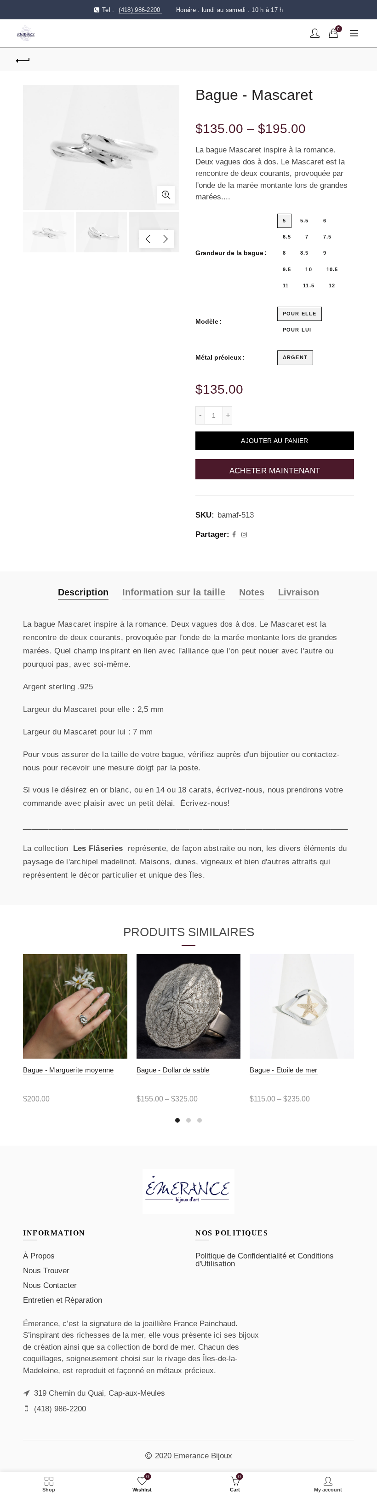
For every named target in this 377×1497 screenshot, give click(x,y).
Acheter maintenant (274, 470)
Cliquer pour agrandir (166, 195)
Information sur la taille (173, 592)
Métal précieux (218, 357)
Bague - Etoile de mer (283, 1070)
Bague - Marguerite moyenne (68, 1070)
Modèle (206, 321)
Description (83, 592)
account (315, 33)
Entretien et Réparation (62, 1300)
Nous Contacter (50, 1285)
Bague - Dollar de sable (173, 1070)
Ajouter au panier (274, 440)
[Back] (23, 59)
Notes (251, 592)
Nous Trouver (46, 1270)
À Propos (39, 1256)
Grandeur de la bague (229, 252)
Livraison (298, 592)
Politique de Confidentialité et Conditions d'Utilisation (264, 1260)
